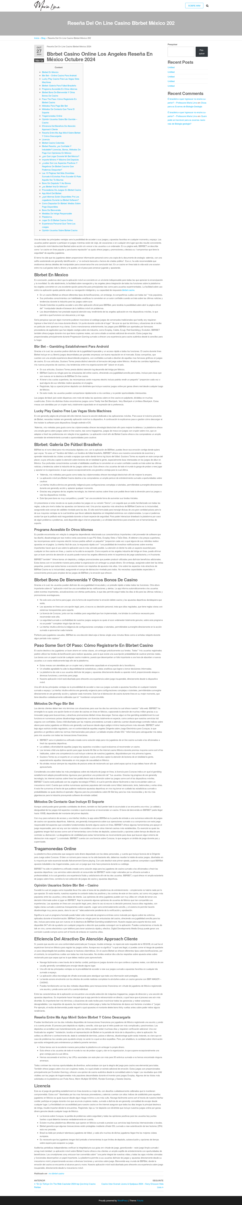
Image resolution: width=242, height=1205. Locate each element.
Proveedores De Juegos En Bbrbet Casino (61, 189)
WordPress (122, 1200)
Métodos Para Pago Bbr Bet (55, 105)
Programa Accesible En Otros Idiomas (59, 88)
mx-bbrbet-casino (56, 1173)
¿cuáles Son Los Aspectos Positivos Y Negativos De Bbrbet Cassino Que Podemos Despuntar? (59, 166)
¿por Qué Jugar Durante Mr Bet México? (60, 156)
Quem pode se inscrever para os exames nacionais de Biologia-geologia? (187, 120)
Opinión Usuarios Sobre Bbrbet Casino (59, 230)
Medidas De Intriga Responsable (57, 213)
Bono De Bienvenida (51, 210)
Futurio (140, 1200)
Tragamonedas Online (52, 115)
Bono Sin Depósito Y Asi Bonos (56, 183)
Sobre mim (194, 5)
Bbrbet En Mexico (50, 72)
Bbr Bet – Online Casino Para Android (59, 75)
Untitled (171, 67)
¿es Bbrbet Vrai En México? (55, 186)
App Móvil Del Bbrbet (51, 193)
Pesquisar (172, 44)
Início (36, 37)
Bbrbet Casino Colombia (53, 142)
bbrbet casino (128, 289)
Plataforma (47, 216)
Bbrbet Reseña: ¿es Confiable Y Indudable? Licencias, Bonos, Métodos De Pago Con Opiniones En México (61, 149)
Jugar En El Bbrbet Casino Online (57, 220)
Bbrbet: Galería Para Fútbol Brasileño (59, 85)
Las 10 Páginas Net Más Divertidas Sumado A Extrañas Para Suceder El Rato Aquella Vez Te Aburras (61, 176)
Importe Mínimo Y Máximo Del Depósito (60, 159)
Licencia (46, 139)
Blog (43, 37)
